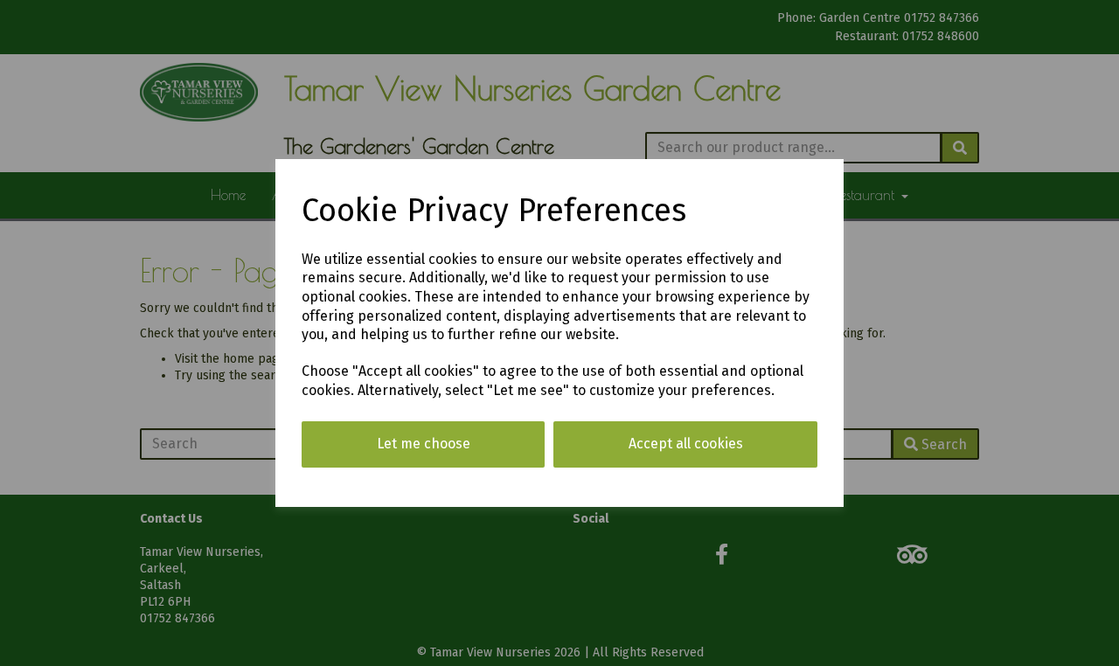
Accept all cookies (686, 443)
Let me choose (423, 443)
